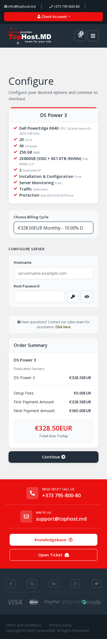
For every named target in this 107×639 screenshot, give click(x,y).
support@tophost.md (61, 519)
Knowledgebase (50, 539)
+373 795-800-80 (66, 6)
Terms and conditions (23, 624)
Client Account (54, 16)
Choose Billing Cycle (31, 216)
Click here (63, 327)
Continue (51, 456)
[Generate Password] (73, 297)
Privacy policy (60, 624)
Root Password (27, 286)
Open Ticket (50, 555)
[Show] (86, 297)
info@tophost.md (21, 6)
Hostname (23, 262)
